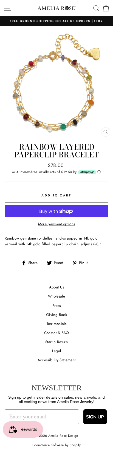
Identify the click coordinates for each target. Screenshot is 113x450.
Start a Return (56, 342)
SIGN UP (95, 416)
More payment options (56, 224)
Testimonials (56, 323)
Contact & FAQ (56, 332)
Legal (56, 351)
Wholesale (56, 296)
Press (56, 305)
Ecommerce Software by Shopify (56, 445)
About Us (56, 287)
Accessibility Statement (57, 360)
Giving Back (56, 314)
